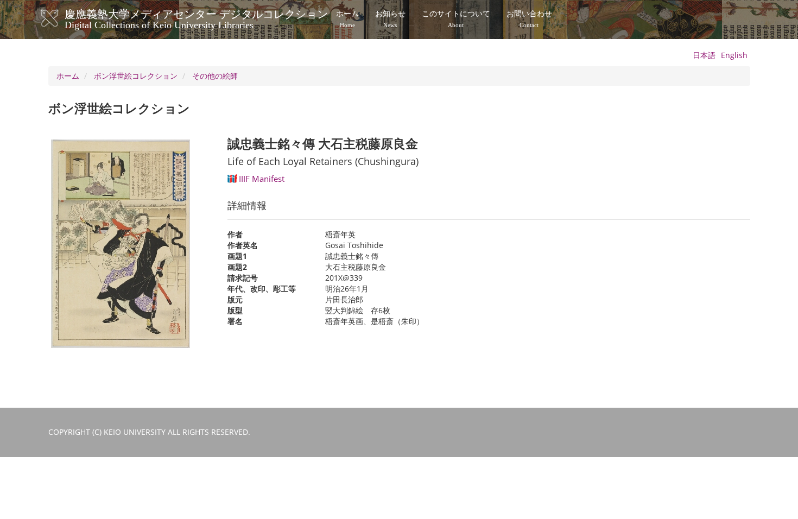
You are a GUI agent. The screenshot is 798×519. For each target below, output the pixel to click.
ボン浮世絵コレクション (136, 76)
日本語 (704, 55)
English (734, 55)
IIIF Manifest (261, 178)
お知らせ (390, 19)
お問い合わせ (529, 19)
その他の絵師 (215, 76)
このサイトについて (456, 19)
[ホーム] (60, 18)
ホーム (347, 19)
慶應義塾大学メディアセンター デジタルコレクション (196, 18)
